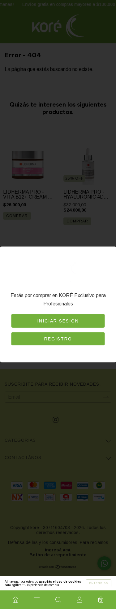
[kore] (15, 599)
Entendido (98, 583)
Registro (58, 338)
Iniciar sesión (58, 320)
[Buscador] (58, 599)
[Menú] (36, 599)
